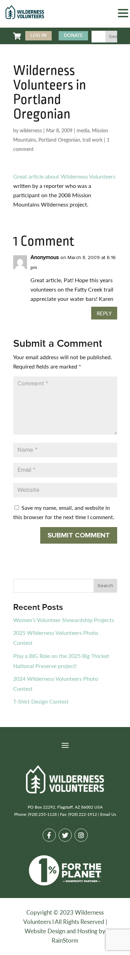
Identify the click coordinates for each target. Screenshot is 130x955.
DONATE (73, 35)
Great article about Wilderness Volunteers (64, 176)
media (83, 130)
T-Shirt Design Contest (41, 701)
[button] (123, 14)
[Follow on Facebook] (49, 835)
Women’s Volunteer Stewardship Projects (63, 620)
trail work (93, 139)
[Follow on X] (65, 835)
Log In (38, 35)
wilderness (31, 130)
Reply (104, 313)
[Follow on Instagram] (81, 835)
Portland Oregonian (59, 139)
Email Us (108, 814)
